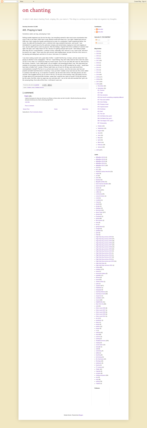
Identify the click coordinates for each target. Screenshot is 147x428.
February (100, 144)
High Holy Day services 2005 (104, 241)
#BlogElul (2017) (100, 165)
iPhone (98, 277)
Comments (100, 43)
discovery (98, 210)
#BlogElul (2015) (100, 161)
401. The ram (101, 113)
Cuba (97, 202)
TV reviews (99, 367)
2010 (97, 74)
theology (98, 361)
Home (56, 109)
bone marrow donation (102, 183)
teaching (98, 355)
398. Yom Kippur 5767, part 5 (105, 120)
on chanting (36, 10)
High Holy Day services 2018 (104, 259)
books (97, 188)
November (101, 88)
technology (99, 357)
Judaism (29, 87)
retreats (98, 332)
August (100, 130)
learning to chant (100, 293)
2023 (97, 53)
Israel (97, 279)
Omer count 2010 (100, 316)
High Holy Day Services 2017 (104, 257)
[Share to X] (47, 85)
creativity (98, 200)
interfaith (98, 275)
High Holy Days (100, 263)
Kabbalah (98, 287)
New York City (100, 304)
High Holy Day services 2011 (104, 253)
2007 (97, 81)
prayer (98, 328)
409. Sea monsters (103, 95)
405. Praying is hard (103, 104)
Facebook (98, 216)
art (96, 175)
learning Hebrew (100, 291)
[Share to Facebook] (49, 85)
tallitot (97, 353)
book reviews (99, 186)
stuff (97, 349)
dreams (98, 214)
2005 (97, 150)
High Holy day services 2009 (104, 249)
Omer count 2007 (100, 310)
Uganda (98, 371)
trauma (98, 365)
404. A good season (103, 106)
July (99, 133)
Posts (98, 40)
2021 (97, 56)
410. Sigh (100, 92)
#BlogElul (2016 (100, 163)
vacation (98, 373)
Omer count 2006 (100, 308)
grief (97, 232)
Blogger (81, 415)
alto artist (100, 29)
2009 (97, 77)
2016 (97, 63)
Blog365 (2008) (100, 181)
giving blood (99, 226)
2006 (97, 84)
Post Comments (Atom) (36, 112)
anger (97, 173)
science (98, 336)
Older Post (85, 109)
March (99, 142)
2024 (97, 51)
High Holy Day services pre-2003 (105, 261)
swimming (99, 351)
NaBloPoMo (99, 302)
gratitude (98, 230)
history (98, 267)
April (99, 140)
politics (98, 326)
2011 (97, 72)
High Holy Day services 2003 (104, 237)
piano (97, 322)
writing (98, 381)
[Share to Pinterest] (51, 85)
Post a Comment (29, 105)
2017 (97, 60)
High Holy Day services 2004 (104, 239)
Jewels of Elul (100, 281)
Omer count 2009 (100, 314)
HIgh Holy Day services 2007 (104, 245)
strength (98, 347)
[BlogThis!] (45, 85)
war (97, 377)
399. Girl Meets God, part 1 (105, 118)
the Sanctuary (100, 359)
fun (97, 224)
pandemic (98, 320)
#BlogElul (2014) (100, 159)
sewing (98, 338)
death (97, 204)
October (100, 126)
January (100, 147)
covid (97, 198)
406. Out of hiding (102, 102)
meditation (99, 298)
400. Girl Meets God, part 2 (105, 116)
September (101, 128)
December (101, 86)
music (33, 87)
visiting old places (101, 375)
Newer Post (26, 109)
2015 (97, 65)
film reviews (99, 220)
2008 (97, 79)
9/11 (97, 169)
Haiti (97, 234)
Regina (26, 96)
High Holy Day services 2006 (104, 243)
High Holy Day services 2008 (104, 247)
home (97, 271)
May (99, 137)
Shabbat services (39, 87)
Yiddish (98, 383)
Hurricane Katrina (101, 273)
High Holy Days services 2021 (104, 265)
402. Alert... (101, 111)
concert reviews (100, 196)
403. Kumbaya (101, 109)
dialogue (98, 208)
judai (97, 283)
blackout (98, 179)
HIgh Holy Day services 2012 (104, 255)
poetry (97, 324)
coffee (97, 192)
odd (97, 306)
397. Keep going (102, 123)
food (97, 222)
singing (98, 342)
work (97, 379)
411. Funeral (101, 90)
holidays (98, 269)
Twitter (98, 369)
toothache (98, 363)
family (97, 218)
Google (98, 228)
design (98, 206)
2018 (97, 58)
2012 (97, 70)
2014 (97, 67)
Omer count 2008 (100, 312)
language (98, 289)
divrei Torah (99, 212)
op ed (97, 318)
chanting (98, 190)
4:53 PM (27, 102)
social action (99, 344)
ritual (97, 334)
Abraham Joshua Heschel (103, 171)
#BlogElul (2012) (100, 157)
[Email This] (43, 85)
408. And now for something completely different (111, 97)
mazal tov (98, 296)
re (96, 330)
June (99, 135)
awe (97, 177)
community (99, 194)
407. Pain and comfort (103, 99)
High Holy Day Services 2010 (104, 251)
